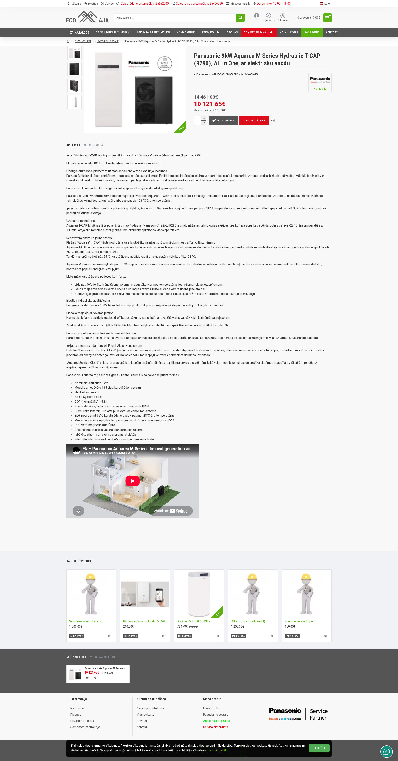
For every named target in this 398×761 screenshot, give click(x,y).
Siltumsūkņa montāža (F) (85, 621)
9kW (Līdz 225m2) (108, 41)
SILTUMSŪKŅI (83, 41)
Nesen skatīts (76, 657)
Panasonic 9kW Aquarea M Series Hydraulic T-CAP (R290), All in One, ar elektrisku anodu (106, 668)
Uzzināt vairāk (217, 750)
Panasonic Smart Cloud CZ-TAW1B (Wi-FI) (146, 621)
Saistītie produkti (79, 561)
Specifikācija (93, 145)
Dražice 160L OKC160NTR (194, 621)
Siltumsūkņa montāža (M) (248, 621)
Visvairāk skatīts (102, 657)
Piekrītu (319, 748)
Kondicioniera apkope (299, 621)
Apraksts (73, 145)
